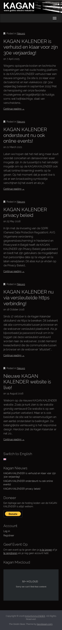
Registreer (8, 535)
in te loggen (46, 549)
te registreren (10, 553)
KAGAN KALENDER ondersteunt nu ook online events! (25, 135)
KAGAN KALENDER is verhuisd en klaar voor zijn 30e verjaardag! (30, 47)
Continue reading (13, 108)
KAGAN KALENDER (18, 3)
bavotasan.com (45, 624)
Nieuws (21, 33)
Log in (6, 531)
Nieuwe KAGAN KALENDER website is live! (27, 381)
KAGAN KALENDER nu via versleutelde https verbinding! (28, 297)
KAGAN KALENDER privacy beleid (25, 212)
